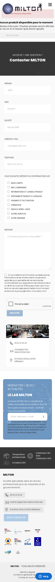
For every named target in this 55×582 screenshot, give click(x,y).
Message (8, 230)
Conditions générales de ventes (27, 575)
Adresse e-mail (11, 139)
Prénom (8, 83)
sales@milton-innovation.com (22, 351)
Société (7, 120)
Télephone (9, 158)
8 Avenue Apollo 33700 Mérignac (25, 360)
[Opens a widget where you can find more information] (43, 576)
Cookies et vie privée (27, 577)
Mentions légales (27, 572)
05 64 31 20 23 (21, 343)
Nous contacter (16, 518)
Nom (6, 102)
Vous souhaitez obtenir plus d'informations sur (27, 176)
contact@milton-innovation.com (26, 502)
